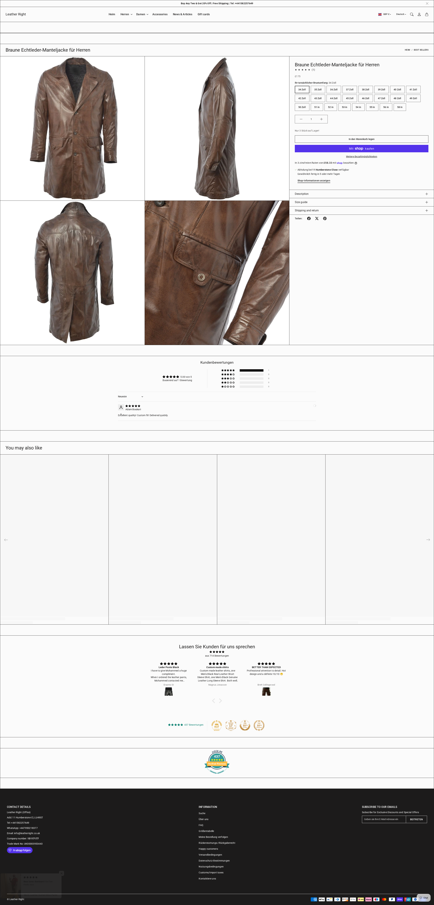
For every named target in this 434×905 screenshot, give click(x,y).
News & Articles (182, 14)
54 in (358, 107)
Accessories (159, 14)
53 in (344, 107)
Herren (125, 14)
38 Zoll (365, 89)
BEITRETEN (416, 819)
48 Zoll (397, 98)
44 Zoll (334, 98)
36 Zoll (334, 89)
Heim (112, 14)
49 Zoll (413, 98)
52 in (330, 107)
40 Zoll (397, 89)
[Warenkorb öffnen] (426, 14)
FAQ (201, 825)
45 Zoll (349, 98)
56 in (386, 107)
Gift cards (204, 14)
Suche (202, 813)
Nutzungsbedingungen (211, 866)
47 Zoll (381, 98)
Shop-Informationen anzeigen (314, 180)
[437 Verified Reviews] (217, 775)
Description (302, 193)
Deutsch (400, 14)
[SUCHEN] (412, 14)
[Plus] (321, 119)
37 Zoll (349, 89)
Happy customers (208, 848)
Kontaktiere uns (207, 878)
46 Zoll (365, 98)
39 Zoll (381, 89)
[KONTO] (419, 14)
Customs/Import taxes (211, 872)
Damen (140, 14)
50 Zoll (302, 107)
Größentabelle (206, 831)
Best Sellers (421, 50)
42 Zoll (302, 98)
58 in (400, 107)
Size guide (301, 202)
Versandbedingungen (210, 854)
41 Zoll (413, 89)
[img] (132, 406)
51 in (317, 107)
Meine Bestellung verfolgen (213, 837)
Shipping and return (307, 210)
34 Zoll (302, 89)
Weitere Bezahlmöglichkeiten (361, 156)
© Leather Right (15, 899)
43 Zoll (318, 98)
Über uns (203, 819)
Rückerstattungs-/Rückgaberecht (217, 843)
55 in (372, 107)
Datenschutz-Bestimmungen (214, 860)
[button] (309, 218)
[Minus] (301, 119)
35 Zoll (318, 89)
